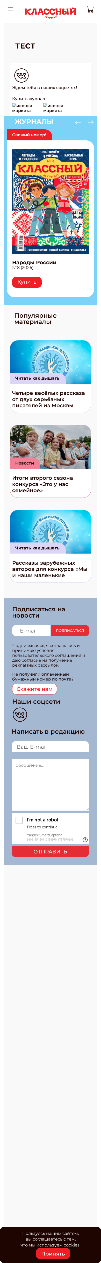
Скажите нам (35, 689)
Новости (24, 463)
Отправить (50, 852)
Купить (27, 282)
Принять (53, 1254)
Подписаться (70, 631)
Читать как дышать (37, 378)
